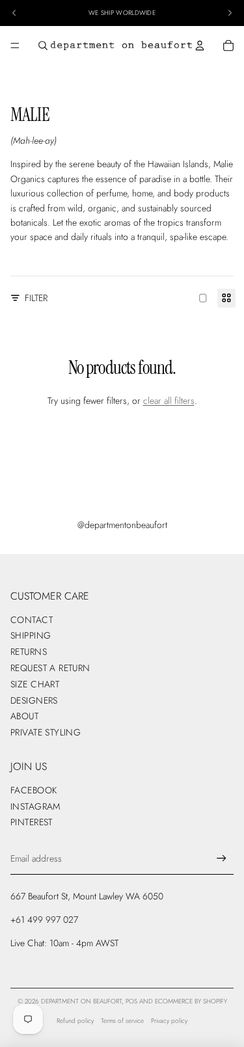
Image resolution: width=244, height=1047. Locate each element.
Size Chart (34, 684)
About (24, 715)
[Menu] (15, 45)
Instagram (35, 806)
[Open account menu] (199, 45)
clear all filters (169, 400)
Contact (31, 619)
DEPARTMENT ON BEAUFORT (81, 1001)
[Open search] (43, 45)
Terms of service (122, 1021)
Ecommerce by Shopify (191, 1001)
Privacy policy (169, 1021)
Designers (34, 700)
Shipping (30, 635)
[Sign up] (222, 859)
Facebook (33, 790)
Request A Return (50, 667)
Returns (28, 651)
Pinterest (31, 821)
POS (131, 1001)
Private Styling (45, 732)
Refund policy (75, 1021)
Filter (36, 297)
